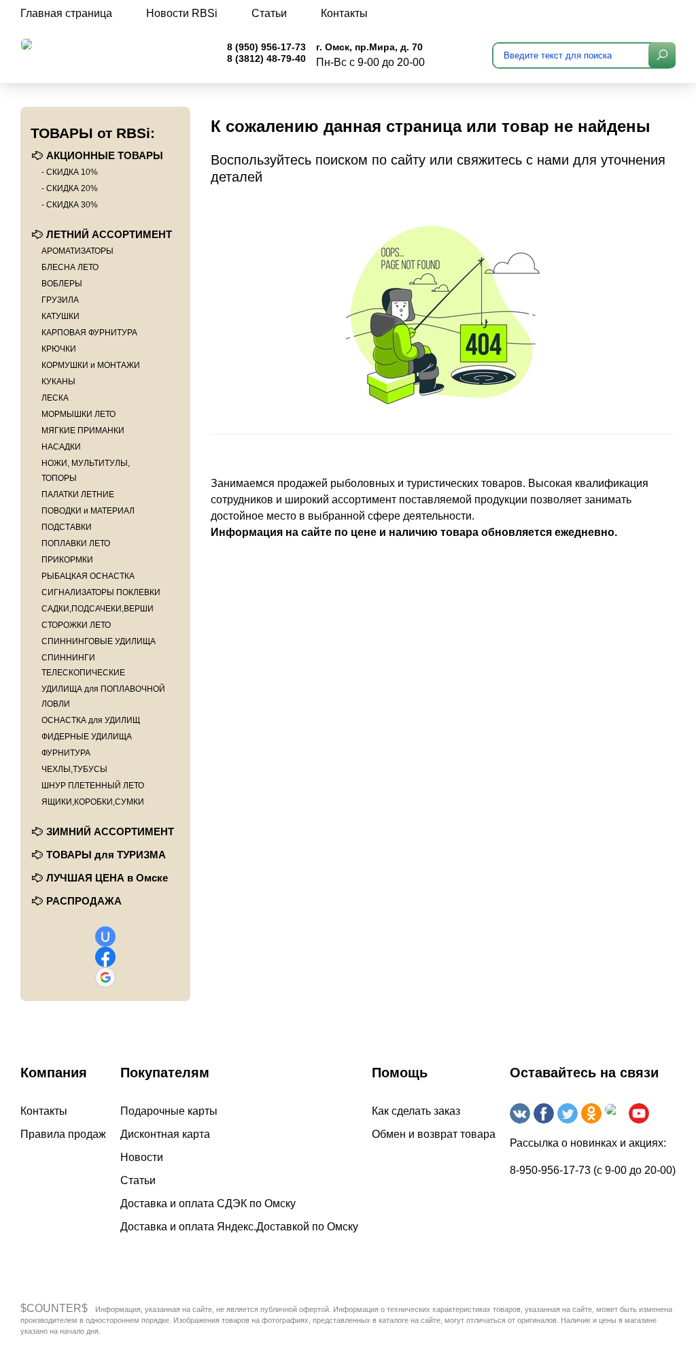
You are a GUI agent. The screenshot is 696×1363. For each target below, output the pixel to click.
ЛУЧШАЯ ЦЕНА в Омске (107, 878)
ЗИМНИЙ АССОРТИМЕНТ (110, 831)
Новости (141, 1157)
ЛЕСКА (55, 398)
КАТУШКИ (60, 316)
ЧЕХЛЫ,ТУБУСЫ (74, 769)
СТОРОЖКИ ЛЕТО (76, 625)
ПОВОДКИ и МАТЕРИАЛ (88, 511)
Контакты (344, 13)
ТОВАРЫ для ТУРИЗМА (106, 854)
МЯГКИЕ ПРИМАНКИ (82, 430)
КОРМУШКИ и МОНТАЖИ (90, 365)
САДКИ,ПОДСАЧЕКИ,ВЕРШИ (97, 608)
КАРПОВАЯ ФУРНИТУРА (89, 332)
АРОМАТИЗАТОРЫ (77, 251)
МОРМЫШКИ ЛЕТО (78, 414)
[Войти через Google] (105, 977)
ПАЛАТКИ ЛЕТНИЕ (77, 494)
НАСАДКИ (61, 447)
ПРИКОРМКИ (67, 560)
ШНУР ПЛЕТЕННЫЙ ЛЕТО (92, 785)
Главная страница (66, 13)
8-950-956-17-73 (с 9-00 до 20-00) (593, 1170)
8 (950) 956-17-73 (266, 46)
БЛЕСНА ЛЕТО (70, 267)
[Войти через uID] (105, 936)
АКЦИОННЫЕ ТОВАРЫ (104, 155)
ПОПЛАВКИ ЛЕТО (75, 543)
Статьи (269, 13)
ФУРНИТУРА (65, 753)
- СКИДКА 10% (69, 172)
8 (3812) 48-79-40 (266, 58)
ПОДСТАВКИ (66, 527)
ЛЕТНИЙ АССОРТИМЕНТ (109, 234)
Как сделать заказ (416, 1111)
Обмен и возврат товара (433, 1134)
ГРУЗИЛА (60, 300)
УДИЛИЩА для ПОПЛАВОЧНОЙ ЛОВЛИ (103, 696)
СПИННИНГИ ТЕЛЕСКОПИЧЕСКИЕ (83, 665)
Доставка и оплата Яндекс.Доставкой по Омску (239, 1226)
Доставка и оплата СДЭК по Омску (208, 1203)
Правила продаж (63, 1134)
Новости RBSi (182, 13)
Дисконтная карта (165, 1134)
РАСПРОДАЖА (84, 901)
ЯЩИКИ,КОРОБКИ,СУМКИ (92, 802)
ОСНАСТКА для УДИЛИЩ (90, 720)
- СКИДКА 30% (69, 204)
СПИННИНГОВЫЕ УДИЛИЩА (98, 641)
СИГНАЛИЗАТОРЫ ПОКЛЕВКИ (100, 592)
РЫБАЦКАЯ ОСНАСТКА (88, 576)
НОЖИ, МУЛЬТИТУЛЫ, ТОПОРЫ (85, 470)
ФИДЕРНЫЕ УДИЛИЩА (86, 736)
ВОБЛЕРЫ (61, 283)
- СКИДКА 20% (69, 188)
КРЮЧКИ (58, 349)
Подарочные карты (169, 1111)
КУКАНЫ (58, 381)
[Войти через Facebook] (105, 957)
